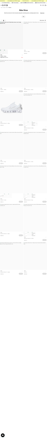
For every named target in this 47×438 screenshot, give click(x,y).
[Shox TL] (35, 35)
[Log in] (43, 5)
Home (1, 7)
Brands (4, 7)
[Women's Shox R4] (35, 107)
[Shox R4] (11, 35)
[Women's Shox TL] (35, 73)
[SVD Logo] (5, 5)
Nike (7, 7)
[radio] (2, 20)
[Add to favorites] (22, 55)
